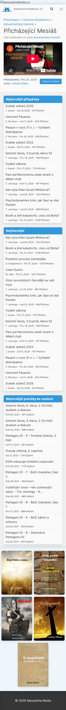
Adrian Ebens (20, 83)
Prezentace (11, 20)
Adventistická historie (19, 24)
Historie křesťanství (36, 20)
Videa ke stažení (50, 81)
